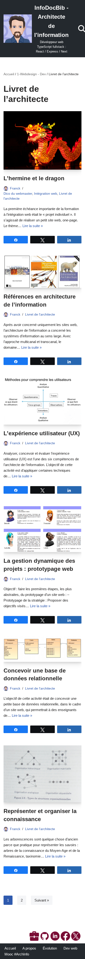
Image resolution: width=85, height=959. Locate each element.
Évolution (50, 948)
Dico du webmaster (18, 193)
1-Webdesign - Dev (31, 74)
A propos (29, 948)
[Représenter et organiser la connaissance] (42, 773)
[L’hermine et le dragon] (42, 140)
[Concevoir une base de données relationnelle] (42, 649)
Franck (15, 188)
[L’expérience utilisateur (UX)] (42, 401)
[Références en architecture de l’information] (42, 272)
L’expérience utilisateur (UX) (42, 433)
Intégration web (45, 193)
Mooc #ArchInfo (16, 954)
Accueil (9, 74)
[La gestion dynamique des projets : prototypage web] (42, 529)
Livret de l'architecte (40, 314)
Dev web (70, 948)
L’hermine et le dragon (34, 178)
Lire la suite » (32, 226)
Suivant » (41, 900)
